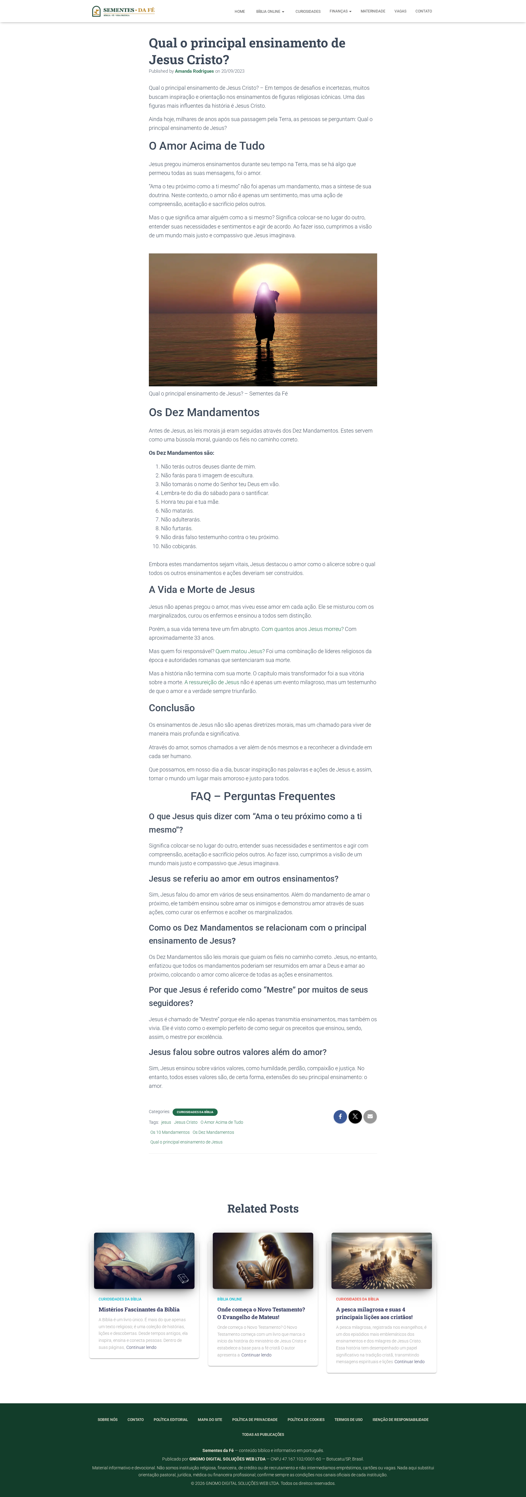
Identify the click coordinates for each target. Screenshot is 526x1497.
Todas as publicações (263, 1435)
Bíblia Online (268, 11)
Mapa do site (210, 1420)
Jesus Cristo (186, 1122)
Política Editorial (171, 1420)
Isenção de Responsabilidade (401, 1420)
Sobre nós (107, 1420)
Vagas (400, 11)
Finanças (339, 11)
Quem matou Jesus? (240, 651)
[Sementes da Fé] (122, 11)
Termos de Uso (349, 1420)
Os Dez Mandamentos (213, 1132)
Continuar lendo (141, 1347)
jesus (166, 1122)
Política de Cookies (306, 1420)
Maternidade (373, 11)
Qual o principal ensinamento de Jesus (186, 1142)
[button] (282, 11)
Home (239, 11)
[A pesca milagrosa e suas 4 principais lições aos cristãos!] (381, 1260)
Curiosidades (308, 11)
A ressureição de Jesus (211, 682)
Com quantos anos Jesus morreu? (302, 629)
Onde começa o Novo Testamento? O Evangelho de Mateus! (261, 1313)
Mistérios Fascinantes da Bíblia (139, 1309)
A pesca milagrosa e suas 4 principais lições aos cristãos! (374, 1313)
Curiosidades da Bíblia (195, 1112)
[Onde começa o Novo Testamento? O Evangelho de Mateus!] (263, 1260)
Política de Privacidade (255, 1420)
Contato (424, 11)
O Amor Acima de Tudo (222, 1122)
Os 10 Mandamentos (170, 1132)
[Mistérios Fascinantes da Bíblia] (144, 1260)
